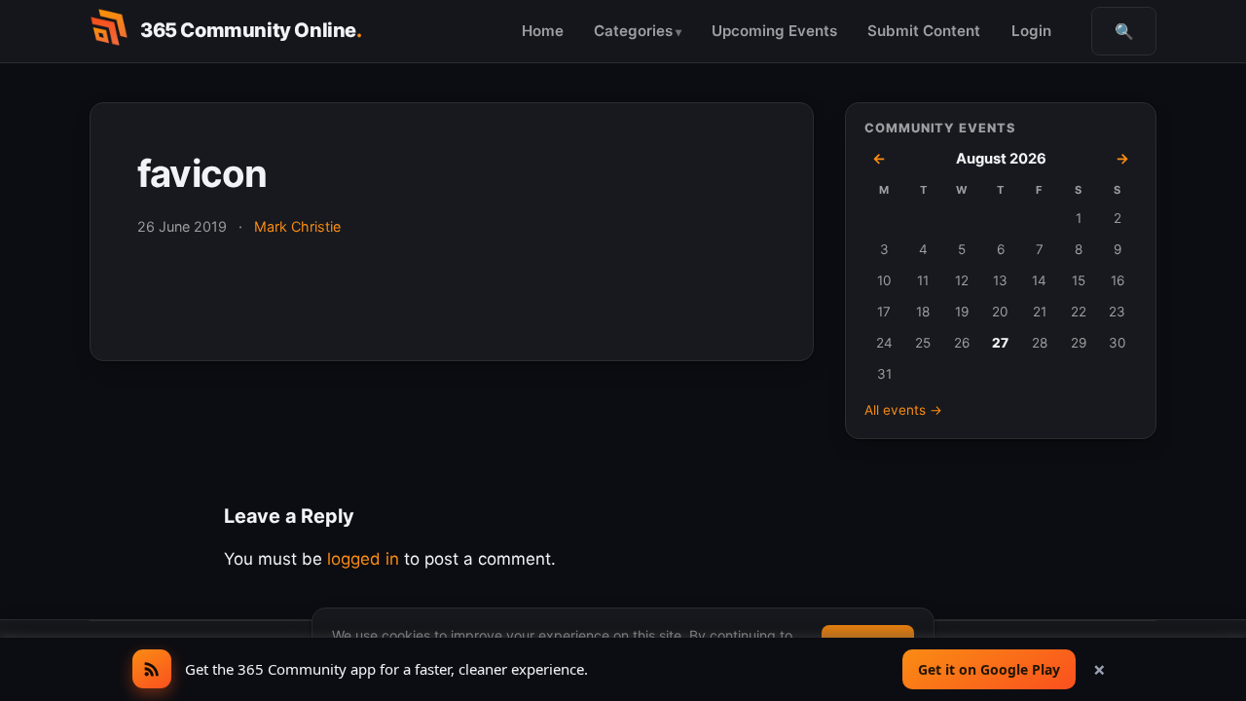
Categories (633, 30)
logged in (363, 559)
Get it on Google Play (989, 669)
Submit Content (923, 30)
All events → (903, 410)
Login (1031, 30)
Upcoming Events (774, 30)
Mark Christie (297, 226)
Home (543, 30)
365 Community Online (251, 30)
